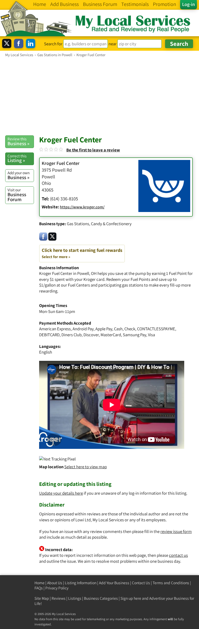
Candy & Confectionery (111, 223)
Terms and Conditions (171, 582)
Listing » (17, 158)
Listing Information (80, 582)
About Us (54, 582)
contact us (178, 555)
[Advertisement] (99, 96)
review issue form (176, 531)
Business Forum (17, 194)
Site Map (41, 598)
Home (39, 582)
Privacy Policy (56, 588)
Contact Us (141, 582)
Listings (74, 598)
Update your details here (61, 493)
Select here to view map (85, 467)
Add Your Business (114, 582)
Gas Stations (78, 223)
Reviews (59, 598)
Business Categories (101, 598)
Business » (18, 141)
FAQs (38, 588)
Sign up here (130, 598)
